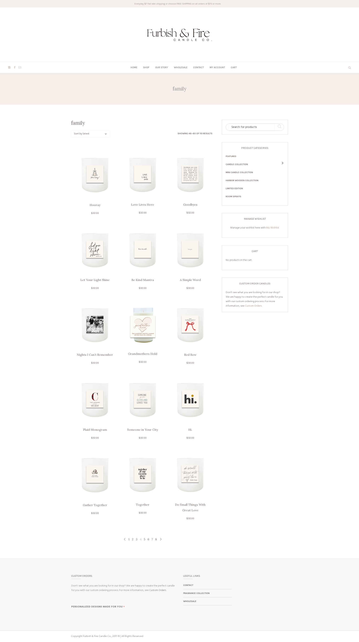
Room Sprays (233, 196)
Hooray (95, 205)
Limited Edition (234, 188)
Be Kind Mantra (142, 280)
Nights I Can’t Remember (95, 355)
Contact (188, 585)
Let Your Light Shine (95, 280)
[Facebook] (14, 67)
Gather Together (95, 505)
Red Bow (190, 355)
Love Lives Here (142, 204)
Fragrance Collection (196, 593)
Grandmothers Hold (142, 354)
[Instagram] (9, 67)
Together (142, 504)
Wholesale (189, 601)
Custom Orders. (253, 306)
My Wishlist (272, 228)
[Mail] (20, 67)
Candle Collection (237, 164)
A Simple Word (190, 280)
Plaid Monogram (95, 429)
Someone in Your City (142, 429)
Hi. (190, 429)
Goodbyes (190, 204)
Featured (231, 156)
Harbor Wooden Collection (242, 180)
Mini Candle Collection (239, 172)
